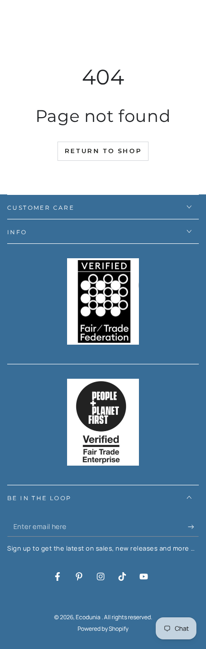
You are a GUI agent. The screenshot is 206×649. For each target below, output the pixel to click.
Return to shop (103, 151)
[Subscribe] (193, 527)
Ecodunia (89, 617)
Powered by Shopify (103, 629)
